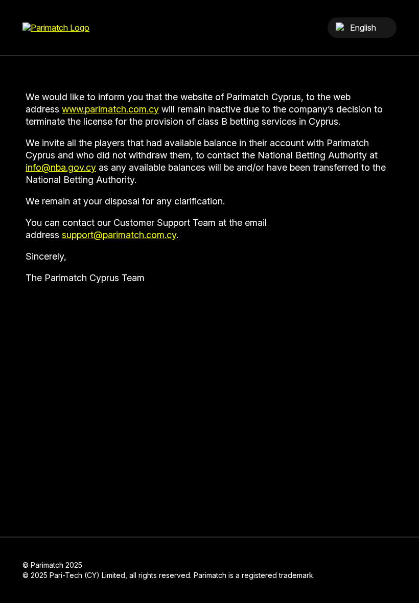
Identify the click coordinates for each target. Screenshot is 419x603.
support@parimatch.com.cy (119, 234)
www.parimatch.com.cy (110, 109)
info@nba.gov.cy (61, 167)
